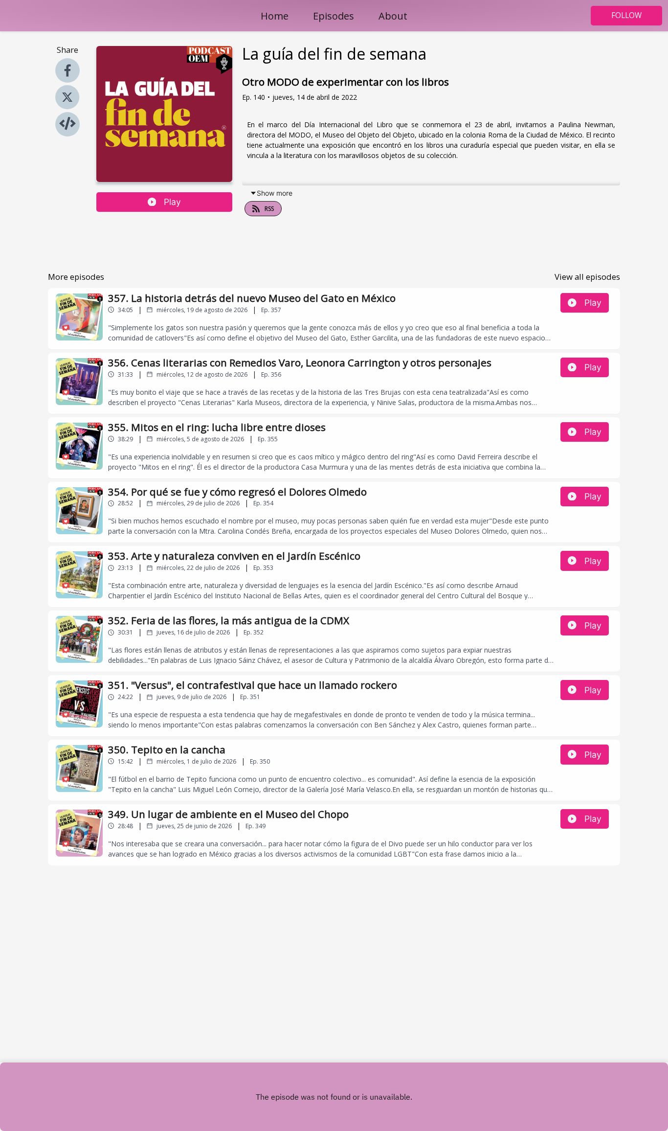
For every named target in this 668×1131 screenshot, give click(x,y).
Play (172, 202)
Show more (274, 193)
